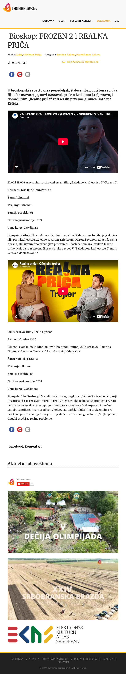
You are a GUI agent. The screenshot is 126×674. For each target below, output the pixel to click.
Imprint (107, 659)
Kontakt (63, 662)
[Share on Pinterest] (19, 76)
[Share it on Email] (27, 76)
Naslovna (48, 20)
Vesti (62, 20)
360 (117, 20)
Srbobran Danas (78, 668)
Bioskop (61, 54)
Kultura (71, 54)
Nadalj (18, 54)
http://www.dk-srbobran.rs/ (82, 61)
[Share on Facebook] (11, 76)
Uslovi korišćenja (85, 659)
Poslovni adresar (81, 20)
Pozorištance (83, 54)
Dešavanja (103, 20)
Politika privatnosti (55, 659)
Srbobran (28, 54)
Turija (38, 54)
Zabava (96, 54)
